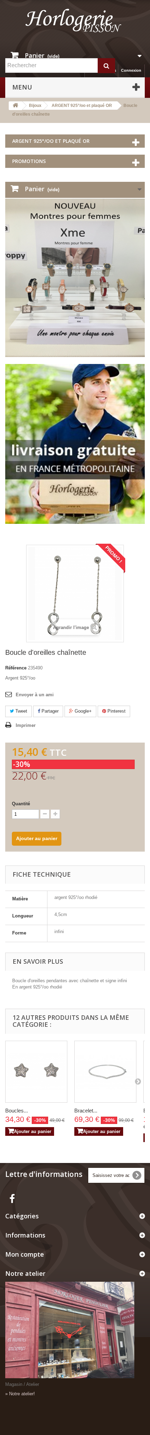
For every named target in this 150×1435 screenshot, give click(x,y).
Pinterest (116, 711)
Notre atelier (25, 1273)
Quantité (21, 803)
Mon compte (24, 1254)
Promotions (29, 161)
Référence (16, 667)
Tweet (20, 711)
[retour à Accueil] (15, 105)
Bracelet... (85, 1111)
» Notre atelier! (20, 1393)
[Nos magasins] (75, 1330)
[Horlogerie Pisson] (75, 23)
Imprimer (26, 725)
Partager (49, 711)
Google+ (82, 711)
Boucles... (16, 1111)
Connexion (131, 70)
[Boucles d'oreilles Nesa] (36, 1072)
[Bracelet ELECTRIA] (105, 1072)
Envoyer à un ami (35, 694)
